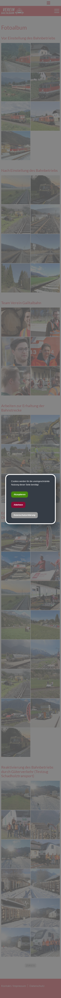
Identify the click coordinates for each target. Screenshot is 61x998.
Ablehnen (18, 505)
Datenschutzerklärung (24, 515)
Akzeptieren (19, 494)
